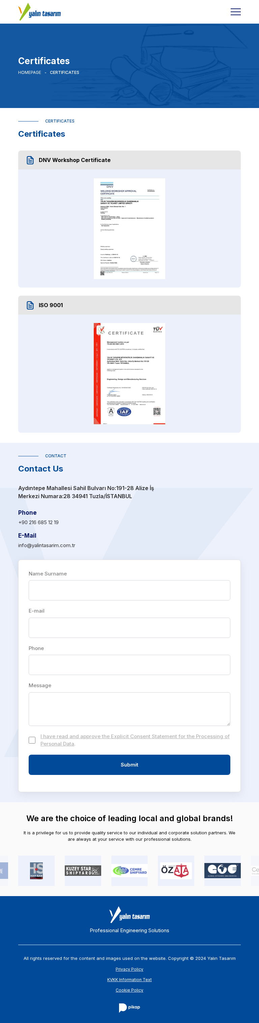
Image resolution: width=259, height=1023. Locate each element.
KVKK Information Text (129, 979)
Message (40, 685)
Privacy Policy (129, 969)
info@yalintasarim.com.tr (46, 545)
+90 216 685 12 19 (38, 522)
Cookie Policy (129, 990)
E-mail (37, 611)
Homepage (29, 72)
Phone (36, 648)
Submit (129, 764)
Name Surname (48, 573)
